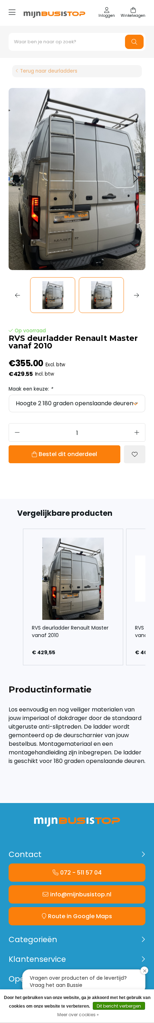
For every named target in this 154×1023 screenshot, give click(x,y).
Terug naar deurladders (48, 71)
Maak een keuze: (31, 389)
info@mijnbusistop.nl (80, 894)
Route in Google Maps (80, 916)
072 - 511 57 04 (81, 872)
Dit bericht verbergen (119, 1006)
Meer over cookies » (78, 1015)
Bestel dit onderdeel (68, 454)
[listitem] (73, 597)
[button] (20, 179)
